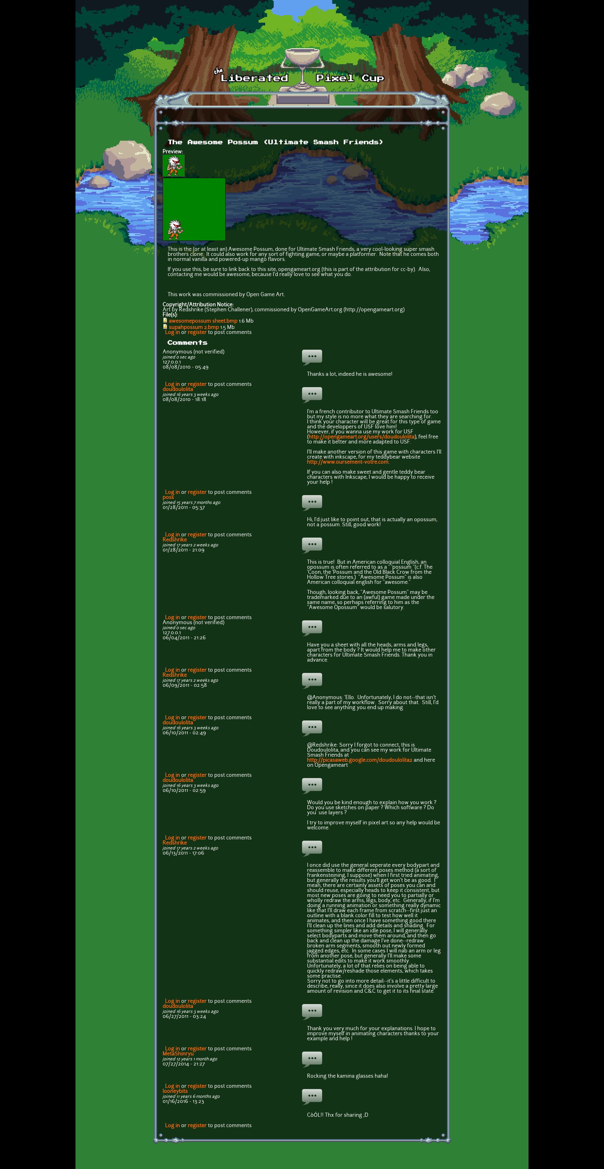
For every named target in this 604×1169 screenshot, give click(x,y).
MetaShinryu (178, 1054)
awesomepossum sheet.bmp (203, 321)
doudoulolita (178, 389)
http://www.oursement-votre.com (348, 462)
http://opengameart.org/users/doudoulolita (362, 437)
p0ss (168, 497)
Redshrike (175, 540)
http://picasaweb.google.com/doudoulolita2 (359, 760)
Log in (172, 332)
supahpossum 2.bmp (194, 327)
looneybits (175, 1091)
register (197, 332)
